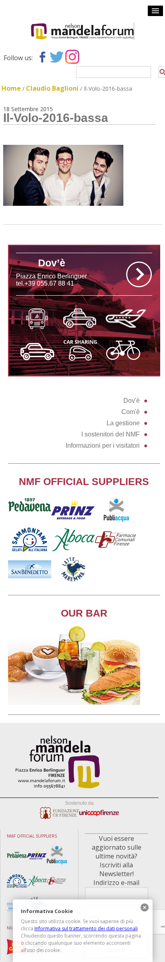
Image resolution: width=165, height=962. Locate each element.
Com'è (130, 411)
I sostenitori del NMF (110, 434)
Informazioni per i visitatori (103, 445)
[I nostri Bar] (74, 702)
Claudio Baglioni (52, 88)
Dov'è (131, 400)
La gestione (123, 423)
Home (11, 88)
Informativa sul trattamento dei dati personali (86, 928)
